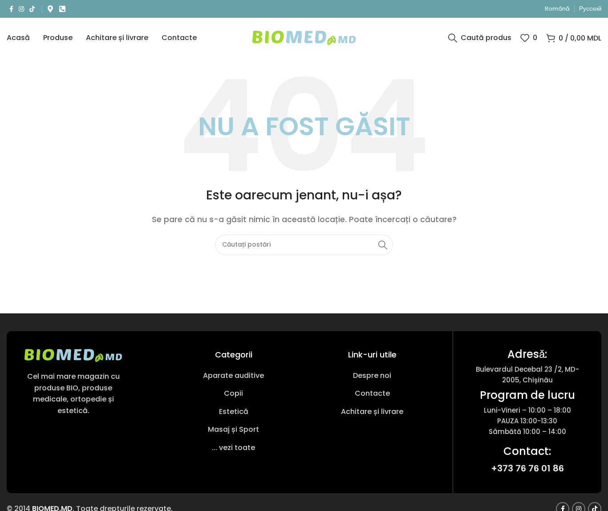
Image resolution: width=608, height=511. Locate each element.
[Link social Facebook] (11, 9)
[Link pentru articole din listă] (233, 375)
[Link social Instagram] (21, 9)
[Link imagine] (73, 355)
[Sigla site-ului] (304, 37)
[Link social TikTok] (32, 9)
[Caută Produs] (383, 245)
